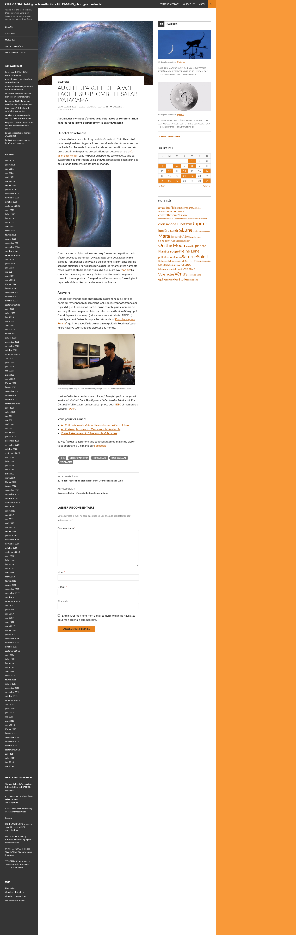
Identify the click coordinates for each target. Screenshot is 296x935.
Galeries (171, 23)
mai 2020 (9, 469)
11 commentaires (186, 74)
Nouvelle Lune (194, 237)
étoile (183, 279)
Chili (62, 458)
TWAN (71, 408)
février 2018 (10, 581)
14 (184, 170)
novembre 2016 (12, 642)
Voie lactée (66, 462)
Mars (163, 236)
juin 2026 (9, 169)
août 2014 (9, 754)
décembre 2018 (12, 539)
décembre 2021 (12, 391)
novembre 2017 (12, 593)
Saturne (189, 256)
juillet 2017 (10, 609)
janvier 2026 (10, 189)
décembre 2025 (12, 193)
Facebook (100, 445)
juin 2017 (9, 613)
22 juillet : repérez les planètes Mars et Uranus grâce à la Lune (90, 478)
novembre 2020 (12, 445)
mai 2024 (9, 272)
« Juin (162, 185)
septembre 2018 (12, 552)
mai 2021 (9, 420)
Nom (61, 572)
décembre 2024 (12, 243)
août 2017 (9, 605)
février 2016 (10, 679)
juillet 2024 (10, 263)
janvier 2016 (10, 683)
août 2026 (9, 160)
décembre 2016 (12, 638)
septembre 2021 (12, 403)
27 (177, 180)
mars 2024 (10, 280)
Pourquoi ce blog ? (169, 4)
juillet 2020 (10, 461)
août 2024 (9, 259)
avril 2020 (9, 473)
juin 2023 (9, 317)
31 (207, 180)
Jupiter (200, 223)
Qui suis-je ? (189, 4)
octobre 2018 (11, 548)
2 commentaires (185, 126)
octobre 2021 (11, 399)
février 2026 (10, 185)
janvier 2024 (10, 288)
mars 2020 (10, 478)
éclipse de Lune (194, 274)
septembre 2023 (12, 304)
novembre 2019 (12, 494)
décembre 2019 (12, 490)
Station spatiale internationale (171, 261)
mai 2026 (9, 173)
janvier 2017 (10, 634)
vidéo (188, 269)
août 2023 (9, 309)
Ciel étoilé (63, 82)
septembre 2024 (12, 255)
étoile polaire (192, 280)
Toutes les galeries (170, 136)
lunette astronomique (201, 231)
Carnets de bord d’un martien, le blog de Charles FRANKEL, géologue (18, 787)
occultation (185, 240)
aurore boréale (165, 211)
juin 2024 (9, 267)
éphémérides (168, 279)
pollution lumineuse (170, 257)
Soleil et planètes (14, 46)
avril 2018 (9, 572)
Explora (8, 818)
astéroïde (197, 208)
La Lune (9, 27)
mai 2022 (9, 370)
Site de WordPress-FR (15, 900)
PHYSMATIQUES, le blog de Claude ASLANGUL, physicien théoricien (18, 851)
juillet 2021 (10, 412)
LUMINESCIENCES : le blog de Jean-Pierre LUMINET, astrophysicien (18, 827)
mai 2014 (9, 766)
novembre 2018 (12, 543)
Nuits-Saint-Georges (169, 240)
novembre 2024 (12, 247)
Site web (62, 601)
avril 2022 (9, 375)
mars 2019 (10, 527)
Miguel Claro (100, 458)
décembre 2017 (12, 589)
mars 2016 (10, 675)
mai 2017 (9, 618)
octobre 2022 (11, 350)
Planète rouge (168, 251)
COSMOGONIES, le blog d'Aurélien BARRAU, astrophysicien (19, 799)
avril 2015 (9, 721)
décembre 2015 (12, 688)
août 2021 (9, 407)
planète (200, 246)
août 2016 (9, 655)
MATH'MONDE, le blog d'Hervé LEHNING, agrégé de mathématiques (18, 839)
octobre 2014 (11, 745)
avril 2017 (9, 622)
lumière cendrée (170, 230)
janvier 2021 (10, 436)
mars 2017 (10, 626)
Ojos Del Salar (118, 458)
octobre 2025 (11, 201)
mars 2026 (10, 181)
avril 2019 (9, 523)
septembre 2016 (12, 651)
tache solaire (171, 264)
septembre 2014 (12, 749)
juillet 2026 (10, 164)
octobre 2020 (11, 449)
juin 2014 (9, 762)
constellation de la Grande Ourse (171, 218)
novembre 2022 (12, 346)
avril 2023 (9, 325)
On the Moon (171, 245)
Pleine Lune (189, 250)
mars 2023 (10, 329)
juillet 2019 (10, 510)
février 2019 (10, 531)
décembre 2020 (12, 440)
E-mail (62, 586)
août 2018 (9, 556)
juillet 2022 (10, 362)
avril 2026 (9, 177)
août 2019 (9, 506)
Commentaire (66, 528)
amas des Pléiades (169, 207)
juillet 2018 (10, 560)
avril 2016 (9, 671)
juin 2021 (9, 416)
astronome (187, 207)
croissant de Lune (171, 224)
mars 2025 (10, 230)
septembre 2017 (12, 601)
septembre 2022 (12, 354)
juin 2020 (9, 465)
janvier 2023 (10, 337)
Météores (10, 40)
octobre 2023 (11, 300)
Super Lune (189, 261)
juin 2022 (9, 366)
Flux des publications (14, 892)
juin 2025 (9, 218)
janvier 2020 (10, 486)
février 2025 (10, 234)
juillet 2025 (10, 214)
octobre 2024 (11, 251)
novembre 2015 (12, 692)
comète (180, 211)
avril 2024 (9, 276)
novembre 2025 (12, 197)
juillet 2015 (10, 708)
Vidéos (202, 4)
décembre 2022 (12, 342)
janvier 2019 (10, 535)
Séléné (161, 265)
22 (192, 175)
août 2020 (9, 457)
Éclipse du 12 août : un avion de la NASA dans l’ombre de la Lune (19, 125)
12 (169, 170)
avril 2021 (9, 424)
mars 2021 (10, 428)
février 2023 (10, 333)
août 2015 (9, 704)
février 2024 (10, 284)
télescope (184, 264)
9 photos (180, 114)
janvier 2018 (10, 585)
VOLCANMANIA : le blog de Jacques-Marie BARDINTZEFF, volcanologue (17, 864)
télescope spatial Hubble (171, 268)
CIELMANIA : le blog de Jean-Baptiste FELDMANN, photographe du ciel (53, 4)
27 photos (181, 62)
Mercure (174, 236)
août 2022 (9, 358)
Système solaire (202, 260)
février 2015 (10, 729)
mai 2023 (9, 321)
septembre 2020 (12, 453)
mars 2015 (10, 725)
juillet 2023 (10, 313)
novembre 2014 (12, 741)
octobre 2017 (11, 597)
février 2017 (10, 630)
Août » (206, 185)
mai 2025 (9, 222)
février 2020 (10, 482)
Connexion (10, 888)
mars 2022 (10, 379)
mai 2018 (9, 568)
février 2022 (10, 383)
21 (184, 175)
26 (169, 180)
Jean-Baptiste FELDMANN (94, 106)
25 (162, 180)
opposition (190, 246)
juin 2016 (9, 663)
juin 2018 (9, 564)
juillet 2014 (10, 758)
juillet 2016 (10, 659)
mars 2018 (10, 576)
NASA (184, 236)
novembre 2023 (12, 296)
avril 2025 (9, 226)
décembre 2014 (12, 737)
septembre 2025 (12, 206)
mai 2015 (9, 716)
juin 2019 (9, 515)
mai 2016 (9, 667)
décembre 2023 (12, 292)
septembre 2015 (12, 700)
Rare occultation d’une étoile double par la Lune (83, 490)
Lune (187, 230)
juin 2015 (9, 712)
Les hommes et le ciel (15, 52)
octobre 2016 (11, 646)
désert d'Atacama (79, 458)
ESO (118, 404)
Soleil (202, 256)
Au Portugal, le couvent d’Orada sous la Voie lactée (90, 429)
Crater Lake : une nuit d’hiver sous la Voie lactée (89, 433)
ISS (190, 224)
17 (207, 170)
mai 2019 (9, 519)
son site (126, 269)
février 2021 (10, 432)
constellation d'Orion (172, 215)
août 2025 (9, 210)
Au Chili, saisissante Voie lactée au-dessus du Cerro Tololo (95, 425)
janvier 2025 (10, 239)
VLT (193, 269)
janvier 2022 (10, 387)
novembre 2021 (12, 395)
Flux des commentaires (15, 896)
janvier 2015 (10, 733)
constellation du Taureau (196, 218)
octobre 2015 (11, 696)
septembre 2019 (12, 502)
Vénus (180, 274)
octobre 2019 (11, 498)
